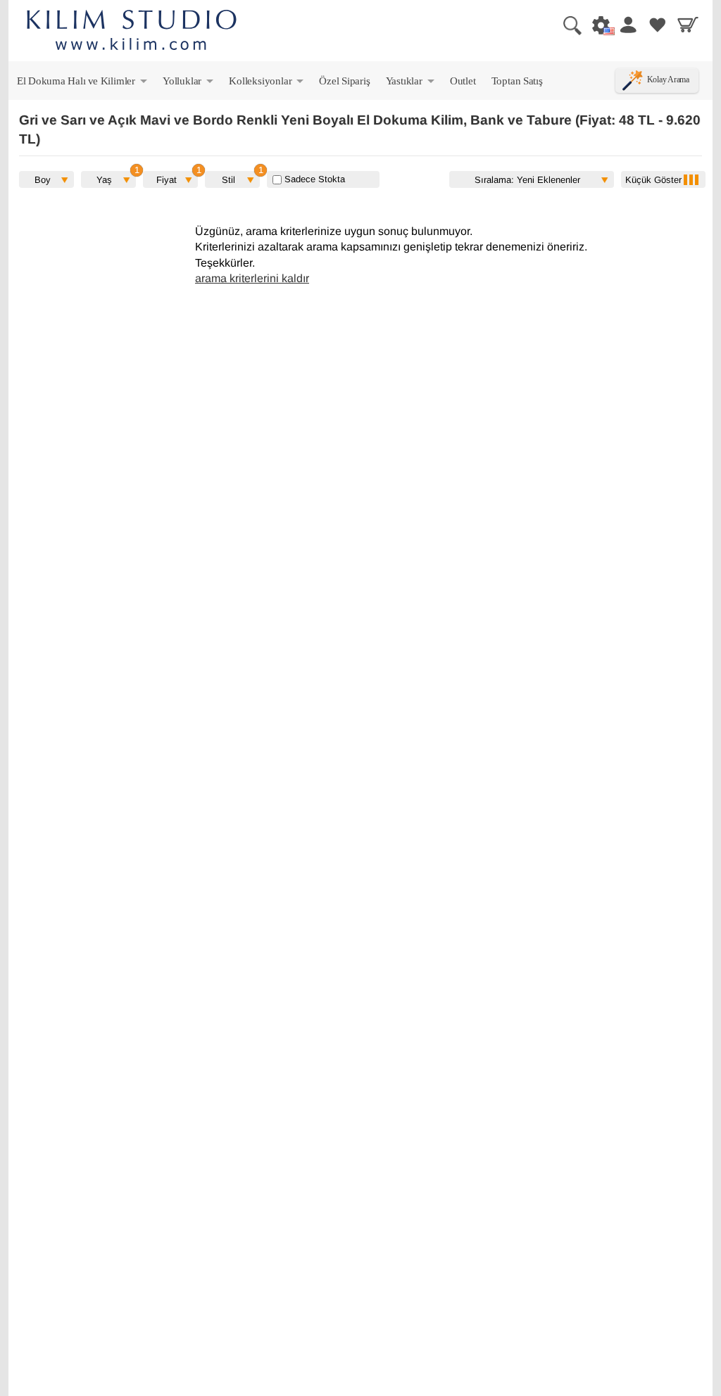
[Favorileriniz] (657, 24)
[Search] (566, 24)
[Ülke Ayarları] (597, 24)
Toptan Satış (517, 81)
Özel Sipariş (344, 81)
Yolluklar (189, 84)
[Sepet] (687, 24)
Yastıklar (411, 84)
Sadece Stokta (313, 179)
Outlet (463, 81)
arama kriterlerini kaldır (252, 278)
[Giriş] (627, 24)
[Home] (131, 32)
